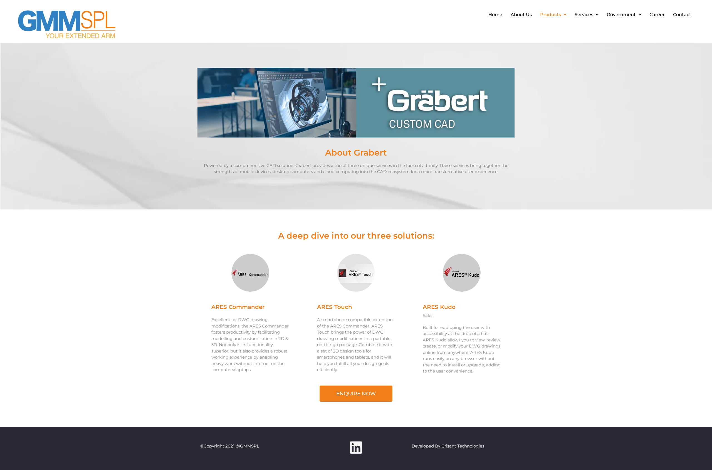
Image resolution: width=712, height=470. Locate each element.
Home (495, 14)
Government (621, 14)
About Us (521, 14)
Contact (682, 14)
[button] (553, 14)
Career (657, 14)
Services (584, 14)
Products (550, 14)
